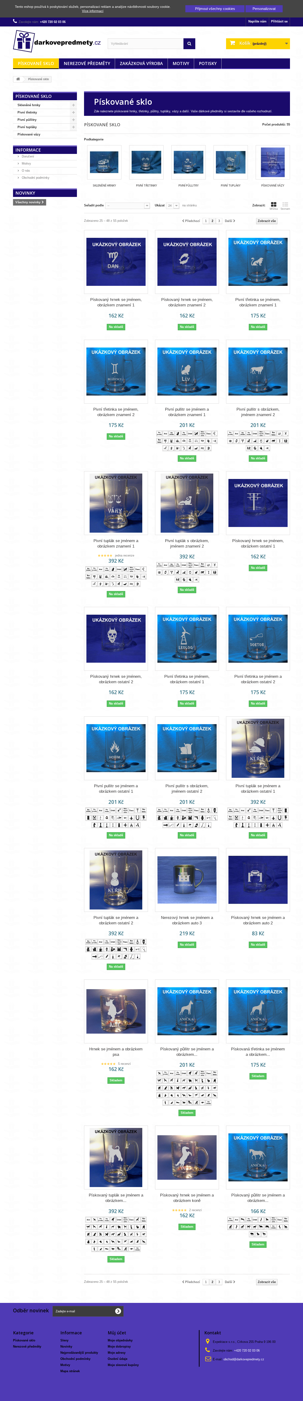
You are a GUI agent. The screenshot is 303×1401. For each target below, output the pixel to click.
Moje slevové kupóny (123, 1365)
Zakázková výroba (141, 63)
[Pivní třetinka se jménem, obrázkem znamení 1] (258, 262)
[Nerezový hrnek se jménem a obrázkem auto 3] (187, 879)
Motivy (181, 63)
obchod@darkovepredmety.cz (243, 1359)
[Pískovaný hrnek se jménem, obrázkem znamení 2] (187, 262)
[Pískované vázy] (273, 162)
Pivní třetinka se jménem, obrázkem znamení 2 (115, 412)
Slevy (64, 1340)
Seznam (285, 208)
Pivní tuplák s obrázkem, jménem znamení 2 (187, 543)
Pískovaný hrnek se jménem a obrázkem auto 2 (258, 920)
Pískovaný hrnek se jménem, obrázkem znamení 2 (187, 302)
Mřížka (274, 208)
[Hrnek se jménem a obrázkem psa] (116, 1011)
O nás (25, 170)
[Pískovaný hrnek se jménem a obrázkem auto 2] (258, 879)
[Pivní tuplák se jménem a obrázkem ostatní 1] (258, 748)
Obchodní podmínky (35, 177)
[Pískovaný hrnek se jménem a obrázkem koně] (187, 1157)
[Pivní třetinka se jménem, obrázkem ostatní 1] (187, 638)
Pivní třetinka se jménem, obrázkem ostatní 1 (186, 679)
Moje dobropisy (119, 1346)
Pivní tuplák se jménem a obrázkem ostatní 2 (116, 920)
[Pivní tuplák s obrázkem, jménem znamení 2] (187, 503)
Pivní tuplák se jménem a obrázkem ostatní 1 (258, 789)
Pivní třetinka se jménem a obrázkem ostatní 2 (258, 679)
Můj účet (117, 1333)
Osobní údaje (117, 1359)
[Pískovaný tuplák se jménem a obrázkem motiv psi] (116, 1157)
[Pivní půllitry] (188, 162)
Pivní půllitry (27, 120)
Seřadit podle (94, 205)
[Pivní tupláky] (231, 162)
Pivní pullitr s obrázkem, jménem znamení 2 (258, 412)
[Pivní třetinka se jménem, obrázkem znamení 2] (116, 371)
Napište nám (257, 21)
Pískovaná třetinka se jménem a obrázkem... (258, 1052)
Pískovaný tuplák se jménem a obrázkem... (116, 1198)
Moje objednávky (120, 1340)
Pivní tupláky (27, 127)
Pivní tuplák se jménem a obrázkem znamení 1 (116, 543)
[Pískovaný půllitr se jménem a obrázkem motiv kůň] (258, 1157)
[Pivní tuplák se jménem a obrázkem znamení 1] (116, 503)
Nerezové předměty (87, 63)
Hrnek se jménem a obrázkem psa (116, 1052)
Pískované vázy (29, 134)
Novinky (25, 193)
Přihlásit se (279, 21)
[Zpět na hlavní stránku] (17, 79)
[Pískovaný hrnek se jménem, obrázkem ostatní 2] (116, 638)
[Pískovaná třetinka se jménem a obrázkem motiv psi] (258, 1011)
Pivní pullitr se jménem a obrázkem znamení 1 (187, 412)
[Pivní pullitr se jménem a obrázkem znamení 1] (187, 371)
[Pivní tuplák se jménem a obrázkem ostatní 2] (116, 879)
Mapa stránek (70, 1371)
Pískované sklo (36, 63)
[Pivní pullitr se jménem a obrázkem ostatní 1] (116, 748)
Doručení (27, 156)
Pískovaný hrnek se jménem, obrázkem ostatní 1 (258, 543)
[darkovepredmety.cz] (57, 41)
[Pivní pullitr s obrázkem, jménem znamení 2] (258, 371)
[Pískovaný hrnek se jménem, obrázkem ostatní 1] (258, 503)
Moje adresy (116, 1352)
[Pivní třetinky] (146, 162)
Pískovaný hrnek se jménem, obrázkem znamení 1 (116, 302)
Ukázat (160, 205)
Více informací (92, 11)
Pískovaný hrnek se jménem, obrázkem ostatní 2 (116, 679)
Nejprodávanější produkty (79, 1352)
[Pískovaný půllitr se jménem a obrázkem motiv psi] (187, 1011)
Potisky (208, 63)
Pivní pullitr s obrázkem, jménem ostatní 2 (187, 789)
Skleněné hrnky (29, 105)
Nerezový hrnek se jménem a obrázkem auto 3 (187, 920)
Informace (28, 150)
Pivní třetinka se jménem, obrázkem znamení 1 (258, 302)
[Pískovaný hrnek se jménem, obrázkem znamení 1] (116, 262)
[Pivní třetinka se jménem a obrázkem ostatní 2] (258, 638)
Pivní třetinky (27, 112)
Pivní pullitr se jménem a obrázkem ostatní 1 (116, 789)
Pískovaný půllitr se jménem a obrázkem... (187, 1052)
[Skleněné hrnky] (104, 162)
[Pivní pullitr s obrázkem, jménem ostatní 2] (187, 748)
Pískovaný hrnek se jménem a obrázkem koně (187, 1198)
